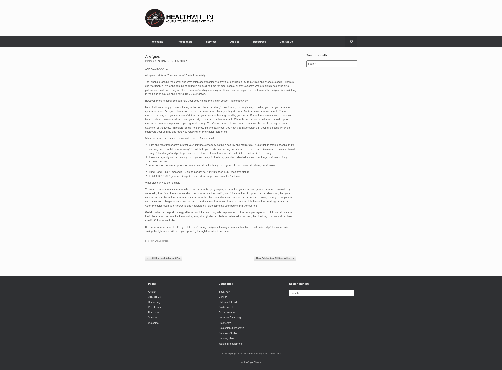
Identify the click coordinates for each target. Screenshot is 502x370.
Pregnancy (225, 323)
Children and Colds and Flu (163, 258)
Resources (259, 41)
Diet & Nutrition (227, 312)
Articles (234, 41)
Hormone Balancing (230, 317)
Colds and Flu (226, 307)
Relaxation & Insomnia (231, 328)
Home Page (154, 302)
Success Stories (228, 333)
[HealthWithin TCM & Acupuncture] (180, 18)
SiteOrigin (248, 362)
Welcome (157, 41)
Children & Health (228, 302)
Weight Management (230, 343)
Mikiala (183, 60)
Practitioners (184, 41)
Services (211, 41)
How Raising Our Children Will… (275, 258)
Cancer (223, 296)
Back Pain (224, 291)
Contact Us (286, 41)
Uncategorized (161, 240)
